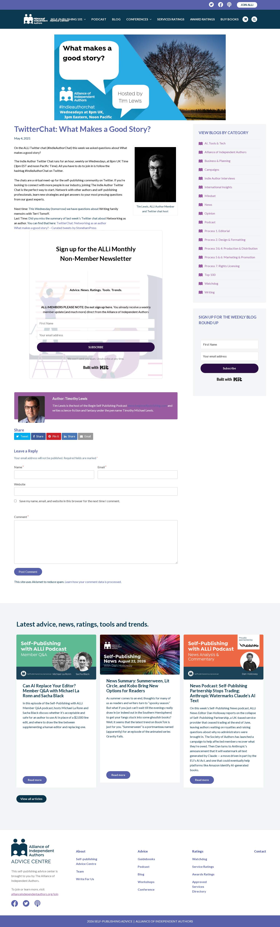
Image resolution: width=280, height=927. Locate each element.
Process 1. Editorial (217, 231)
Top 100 (210, 274)
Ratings (197, 851)
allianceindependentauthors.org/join (34, 894)
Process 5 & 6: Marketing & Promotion (230, 257)
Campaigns (212, 169)
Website (19, 484)
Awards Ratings (203, 874)
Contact (260, 851)
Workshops (146, 882)
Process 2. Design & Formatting (225, 239)
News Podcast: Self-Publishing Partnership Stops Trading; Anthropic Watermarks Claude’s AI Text (222, 693)
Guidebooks (146, 859)
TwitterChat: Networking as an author (82, 223)
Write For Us (85, 879)
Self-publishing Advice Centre (86, 861)
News (208, 204)
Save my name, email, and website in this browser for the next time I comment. (69, 501)
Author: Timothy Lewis (69, 398)
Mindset (210, 196)
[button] (22, 436)
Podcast (210, 222)
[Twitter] (211, 4)
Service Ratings (203, 866)
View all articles (31, 799)
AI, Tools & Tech (215, 143)
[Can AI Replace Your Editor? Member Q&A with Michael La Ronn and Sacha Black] (56, 677)
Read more (35, 779)
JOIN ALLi (247, 4)
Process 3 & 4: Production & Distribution (231, 248)
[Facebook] (220, 4)
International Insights (218, 187)
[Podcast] (229, 4)
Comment (21, 517)
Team (80, 871)
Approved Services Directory (199, 886)
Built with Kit (96, 367)
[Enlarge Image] (140, 77)
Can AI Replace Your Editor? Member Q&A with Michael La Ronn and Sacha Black (51, 690)
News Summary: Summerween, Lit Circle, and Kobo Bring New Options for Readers (137, 685)
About (81, 851)
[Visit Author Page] (31, 409)
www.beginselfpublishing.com (147, 405)
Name (19, 467)
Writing (210, 292)
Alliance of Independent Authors (225, 152)
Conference (146, 889)
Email (102, 467)
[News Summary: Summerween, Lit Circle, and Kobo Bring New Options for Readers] (140, 672)
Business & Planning (217, 161)
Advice (143, 851)
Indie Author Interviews (220, 178)
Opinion (210, 213)
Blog (141, 874)
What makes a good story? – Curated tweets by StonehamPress (55, 228)
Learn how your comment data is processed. (93, 582)
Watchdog (211, 283)
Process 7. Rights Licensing (222, 266)
